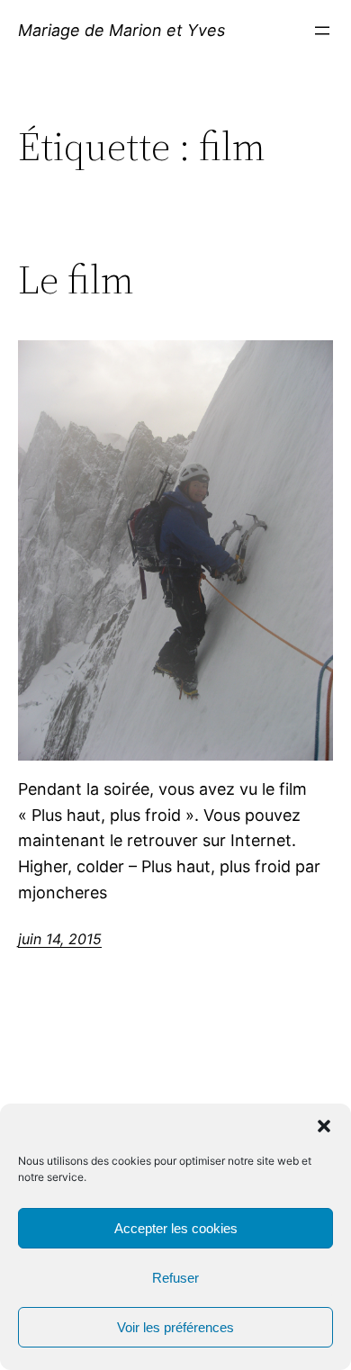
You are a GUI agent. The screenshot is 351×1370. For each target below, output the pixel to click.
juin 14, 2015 (60, 939)
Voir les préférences (175, 1327)
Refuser (175, 1277)
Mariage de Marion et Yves (121, 30)
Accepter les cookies (176, 1228)
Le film (76, 280)
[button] (324, 1126)
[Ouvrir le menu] (322, 30)
